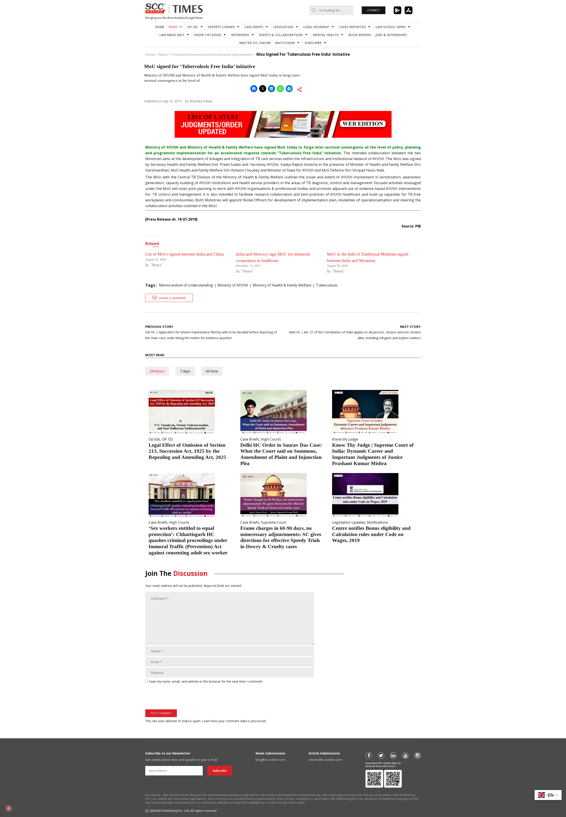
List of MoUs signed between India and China (184, 254)
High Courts (271, 439)
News (172, 27)
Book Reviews (359, 35)
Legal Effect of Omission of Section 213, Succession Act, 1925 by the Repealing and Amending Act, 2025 (187, 451)
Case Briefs (254, 27)
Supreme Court (273, 522)
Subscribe (313, 43)
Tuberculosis (327, 285)
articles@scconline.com (325, 760)
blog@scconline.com (270, 760)
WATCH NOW (285, 43)
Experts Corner (221, 27)
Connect (373, 10)
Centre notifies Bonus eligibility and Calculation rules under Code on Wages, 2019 (371, 534)
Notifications (377, 522)
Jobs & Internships (391, 35)
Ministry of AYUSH (233, 285)
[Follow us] (368, 755)
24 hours (157, 371)
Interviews (240, 35)
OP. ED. (192, 27)
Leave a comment (172, 298)
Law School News (390, 27)
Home (159, 27)
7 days (185, 371)
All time (212, 371)
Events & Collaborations (281, 35)
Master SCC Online (255, 43)
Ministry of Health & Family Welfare (282, 285)
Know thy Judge (207, 35)
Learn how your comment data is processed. (234, 721)
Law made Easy (171, 35)
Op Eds (154, 439)
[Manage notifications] (8, 808)
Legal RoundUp (316, 27)
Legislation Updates (348, 522)
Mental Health (325, 35)
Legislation (283, 27)
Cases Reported (352, 27)
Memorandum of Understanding (186, 285)
